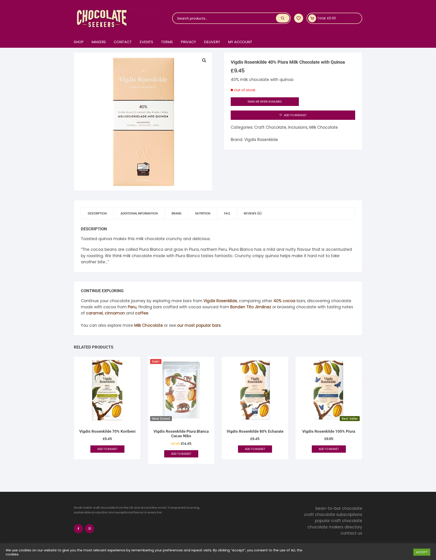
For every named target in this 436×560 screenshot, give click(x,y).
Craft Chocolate (270, 127)
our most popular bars (199, 325)
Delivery (212, 42)
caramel (94, 313)
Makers (99, 42)
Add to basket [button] (107, 449)
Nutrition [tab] (202, 213)
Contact (123, 42)
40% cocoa (284, 301)
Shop (79, 42)
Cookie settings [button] (397, 552)
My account (240, 42)
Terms (167, 42)
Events (146, 42)
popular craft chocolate (338, 520)
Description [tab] (97, 213)
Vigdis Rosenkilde (261, 139)
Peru (132, 307)
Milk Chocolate (323, 127)
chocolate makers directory (334, 527)
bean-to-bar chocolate (338, 508)
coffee (141, 313)
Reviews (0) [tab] (253, 213)
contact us (351, 533)
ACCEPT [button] (422, 552)
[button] (204, 60)
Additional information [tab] (139, 213)
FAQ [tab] (227, 213)
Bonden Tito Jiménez (250, 307)
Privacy (188, 42)
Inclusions (297, 127)
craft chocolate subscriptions (333, 514)
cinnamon (115, 313)
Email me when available (265, 101)
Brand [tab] (176, 213)
